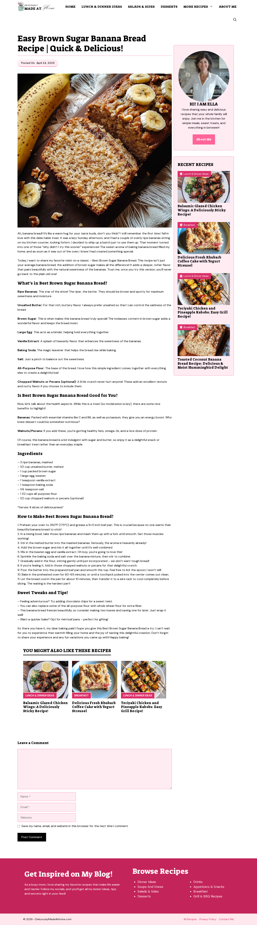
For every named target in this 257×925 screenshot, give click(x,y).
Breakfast (81, 695)
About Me (227, 7)
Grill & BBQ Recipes (207, 896)
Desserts (169, 7)
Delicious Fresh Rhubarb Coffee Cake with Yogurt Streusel (94, 707)
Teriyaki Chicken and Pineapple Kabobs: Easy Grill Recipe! (141, 707)
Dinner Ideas (147, 882)
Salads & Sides (141, 7)
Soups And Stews (150, 887)
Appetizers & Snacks (208, 887)
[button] (235, 19)
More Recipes (195, 7)
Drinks (198, 882)
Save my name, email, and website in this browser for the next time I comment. (74, 826)
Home (70, 7)
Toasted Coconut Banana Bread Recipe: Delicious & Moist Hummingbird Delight (203, 363)
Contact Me (226, 919)
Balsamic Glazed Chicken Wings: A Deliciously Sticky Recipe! (45, 707)
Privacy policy (207, 919)
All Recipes (190, 919)
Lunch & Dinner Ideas (101, 7)
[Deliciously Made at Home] (36, 6)
